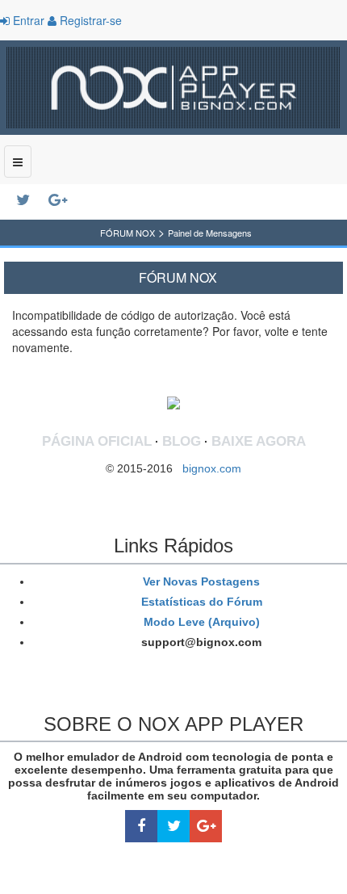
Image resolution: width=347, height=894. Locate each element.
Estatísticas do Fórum (200, 601)
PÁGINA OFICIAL (97, 441)
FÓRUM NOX (127, 232)
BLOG (181, 441)
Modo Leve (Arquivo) (200, 621)
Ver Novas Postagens (200, 581)
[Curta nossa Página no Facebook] (141, 826)
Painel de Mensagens (210, 232)
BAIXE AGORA (258, 441)
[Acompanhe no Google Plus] (64, 200)
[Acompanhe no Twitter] (32, 200)
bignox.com (207, 468)
